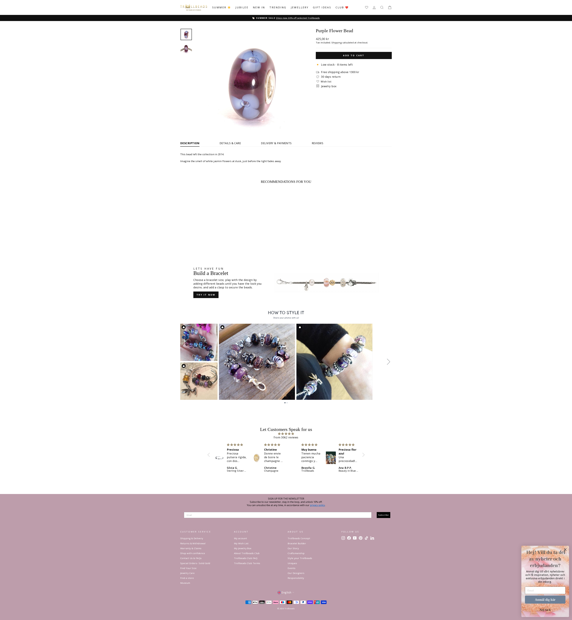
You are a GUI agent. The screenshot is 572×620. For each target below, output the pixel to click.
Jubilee (242, 7)
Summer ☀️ (221, 7)
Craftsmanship (296, 553)
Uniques (292, 563)
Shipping (336, 42)
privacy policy (317, 505)
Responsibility (296, 577)
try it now (205, 294)
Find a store (187, 577)
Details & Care (230, 143)
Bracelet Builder (297, 543)
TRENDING (277, 7)
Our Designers (296, 573)
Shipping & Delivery (191, 538)
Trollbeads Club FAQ (246, 558)
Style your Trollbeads (300, 558)
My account (240, 538)
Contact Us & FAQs (191, 558)
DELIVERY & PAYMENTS (276, 143)
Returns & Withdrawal (192, 543)
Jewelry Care (187, 573)
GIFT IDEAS (322, 7)
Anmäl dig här (545, 599)
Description (189, 143)
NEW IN (259, 7)
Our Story (293, 548)
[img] (286, 434)
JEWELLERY (300, 7)
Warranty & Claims (191, 548)
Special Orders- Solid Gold (195, 563)
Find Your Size (188, 568)
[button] (209, 455)
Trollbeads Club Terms (247, 563)
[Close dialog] (565, 549)
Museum (185, 582)
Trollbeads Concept (299, 538)
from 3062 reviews (286, 437)
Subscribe (383, 515)
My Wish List (241, 543)
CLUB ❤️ (342, 7)
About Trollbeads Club (247, 553)
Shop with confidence (192, 553)
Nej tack (545, 610)
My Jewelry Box (242, 548)
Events (292, 568)
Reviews (317, 143)
